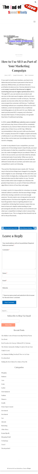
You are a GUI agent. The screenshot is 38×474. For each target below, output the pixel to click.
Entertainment (5, 392)
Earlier (3, 388)
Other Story (4, 429)
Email (4, 280)
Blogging (19, 54)
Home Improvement (7, 407)
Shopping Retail (6, 437)
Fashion (3, 395)
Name (4, 273)
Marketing (4, 426)
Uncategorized (5, 448)
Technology (4, 441)
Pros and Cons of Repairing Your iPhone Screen (12, 228)
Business (3, 376)
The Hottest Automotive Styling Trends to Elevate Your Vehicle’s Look (17, 348)
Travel (3, 444)
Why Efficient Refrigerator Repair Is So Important (28, 228)
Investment (4, 410)
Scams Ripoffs (5, 433)
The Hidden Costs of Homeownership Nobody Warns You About (16, 337)
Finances (3, 399)
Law (2, 418)
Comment (6, 250)
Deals (3, 384)
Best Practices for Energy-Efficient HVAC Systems (15, 343)
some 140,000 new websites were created (21, 122)
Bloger (29, 468)
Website (5, 288)
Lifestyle (3, 422)
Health (3, 403)
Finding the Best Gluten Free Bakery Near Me (14, 362)
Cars (2, 380)
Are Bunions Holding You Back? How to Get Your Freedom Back (15, 356)
